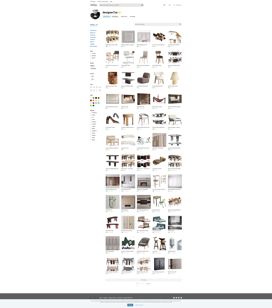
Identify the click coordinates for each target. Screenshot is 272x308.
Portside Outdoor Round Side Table (128, 127)
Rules (100, 297)
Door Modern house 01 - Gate (159, 272)
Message (107, 16)
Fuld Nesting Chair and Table (143, 148)
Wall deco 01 (109, 210)
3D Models (92, 1)
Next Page (143, 280)
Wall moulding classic (111, 189)
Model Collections (127, 297)
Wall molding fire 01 (142, 44)
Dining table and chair (142, 272)
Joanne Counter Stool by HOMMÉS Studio (159, 189)
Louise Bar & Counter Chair (112, 65)
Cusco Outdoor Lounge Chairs (112, 148)
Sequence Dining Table (127, 86)
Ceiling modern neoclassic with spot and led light (128, 44)
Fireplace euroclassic (142, 189)
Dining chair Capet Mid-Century (174, 210)
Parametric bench (157, 168)
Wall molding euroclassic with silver (112, 106)
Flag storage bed (156, 230)
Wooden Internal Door (126, 230)
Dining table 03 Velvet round (112, 272)
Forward (148, 283)
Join (174, 5)
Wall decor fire (140, 106)
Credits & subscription (102, 1)
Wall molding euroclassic (174, 189)
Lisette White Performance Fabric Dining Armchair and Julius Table (143, 127)
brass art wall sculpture (158, 44)
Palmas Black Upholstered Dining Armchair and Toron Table (159, 127)
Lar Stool (154, 251)
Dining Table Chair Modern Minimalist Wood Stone (174, 168)
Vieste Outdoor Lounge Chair (174, 127)
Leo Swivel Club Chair (142, 86)
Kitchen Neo (171, 230)
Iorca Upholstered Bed (142, 230)
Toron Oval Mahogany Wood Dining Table (112, 168)
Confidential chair (125, 65)
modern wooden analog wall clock (128, 251)
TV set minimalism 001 (143, 210)
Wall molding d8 (110, 251)
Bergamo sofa (124, 148)
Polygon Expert (112, 297)
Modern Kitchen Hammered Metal (174, 106)
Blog (111, 1)
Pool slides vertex (110, 127)
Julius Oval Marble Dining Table (174, 148)
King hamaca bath (157, 106)
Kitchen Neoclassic (126, 189)
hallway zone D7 (172, 272)
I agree (130, 305)
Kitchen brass (124, 106)
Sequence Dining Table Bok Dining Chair (174, 65)
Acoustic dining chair (126, 272)
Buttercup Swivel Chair (111, 86)
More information (139, 305)
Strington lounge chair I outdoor (143, 251)
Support (105, 297)
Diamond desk (156, 210)
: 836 (124, 16)
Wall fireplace (124, 210)
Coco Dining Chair (156, 65)
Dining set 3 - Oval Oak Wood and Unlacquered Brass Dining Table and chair (128, 168)
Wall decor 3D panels (157, 148)
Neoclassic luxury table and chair (112, 44)
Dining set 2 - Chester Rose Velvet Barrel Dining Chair (143, 168)
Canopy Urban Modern (173, 44)
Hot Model (119, 297)
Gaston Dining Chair (157, 86)
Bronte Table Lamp (173, 86)
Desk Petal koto (110, 230)
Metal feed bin (171, 251)
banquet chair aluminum (143, 65)
